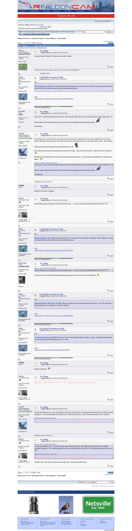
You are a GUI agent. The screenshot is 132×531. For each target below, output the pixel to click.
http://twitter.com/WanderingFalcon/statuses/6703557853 (53, 250)
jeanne (21, 50)
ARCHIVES (80, 11)
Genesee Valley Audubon (27, 522)
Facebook (83, 521)
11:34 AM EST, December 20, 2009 (51, 328)
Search (31, 34)
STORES (68, 11)
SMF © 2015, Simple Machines (108, 486)
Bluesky (83, 524)
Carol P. (51, 86)
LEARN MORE (106, 11)
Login (41, 34)
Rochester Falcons (38, 38)
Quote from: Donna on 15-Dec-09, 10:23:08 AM (45, 268)
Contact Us (83, 525)
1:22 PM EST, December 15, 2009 (51, 229)
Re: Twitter (44, 51)
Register (46, 34)
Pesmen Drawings (66, 522)
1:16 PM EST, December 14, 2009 (51, 77)
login (35, 24)
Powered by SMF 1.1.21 (96, 486)
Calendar (36, 34)
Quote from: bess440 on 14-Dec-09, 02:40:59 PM (45, 162)
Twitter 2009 (62, 38)
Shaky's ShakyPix (25, 524)
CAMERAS (34, 11)
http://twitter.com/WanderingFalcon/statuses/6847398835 (53, 316)
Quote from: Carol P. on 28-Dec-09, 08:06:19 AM (45, 444)
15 (26, 43)
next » (112, 41)
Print (111, 43)
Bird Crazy (22, 263)
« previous (106, 41)
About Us (102, 521)
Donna (21, 198)
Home (22, 34)
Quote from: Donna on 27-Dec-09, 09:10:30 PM (45, 418)
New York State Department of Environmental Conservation (48, 523)
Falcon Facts (43, 521)
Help (26, 34)
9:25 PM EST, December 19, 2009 (51, 294)
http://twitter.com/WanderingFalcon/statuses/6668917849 (53, 99)
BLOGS (57, 11)
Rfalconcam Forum (24, 38)
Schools (42, 525)
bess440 (22, 111)
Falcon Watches (51, 38)
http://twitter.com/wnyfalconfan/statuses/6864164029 (52, 350)
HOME (22, 11)
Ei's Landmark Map (66, 524)
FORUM (46, 11)
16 (28, 43)
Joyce (48, 337)
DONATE (92, 11)
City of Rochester (65, 521)
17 (29, 43)
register (41, 24)
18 (31, 43)
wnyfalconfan (40, 337)
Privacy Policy (103, 522)
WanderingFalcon (41, 86)
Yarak (21, 77)
